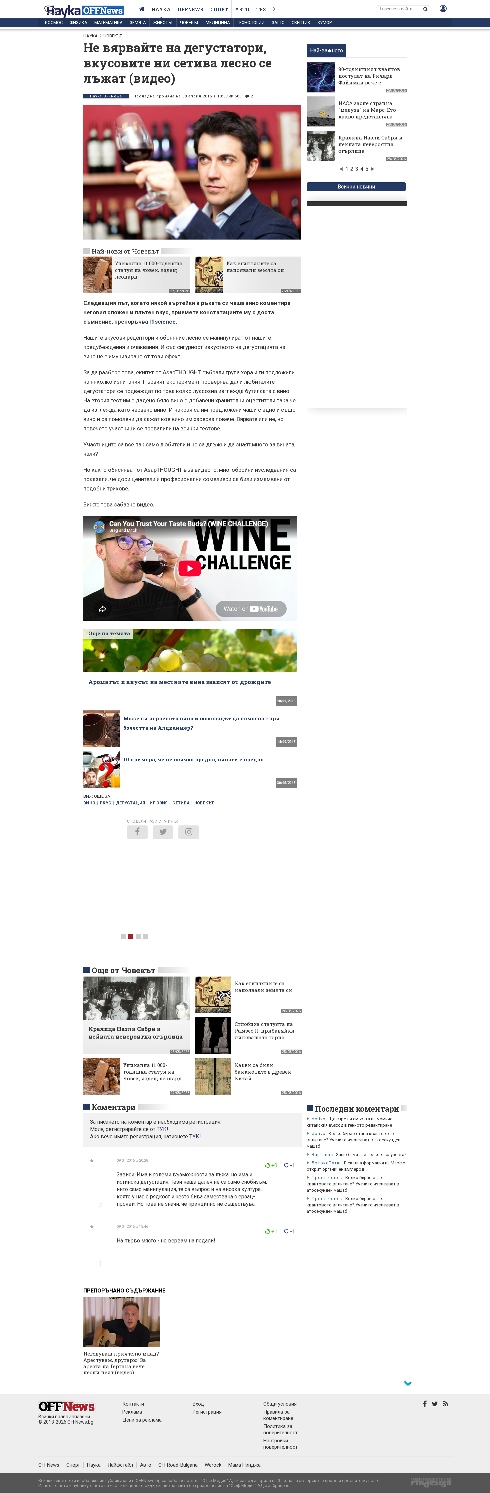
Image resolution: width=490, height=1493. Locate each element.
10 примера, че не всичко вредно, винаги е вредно (193, 759)
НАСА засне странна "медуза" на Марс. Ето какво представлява (367, 110)
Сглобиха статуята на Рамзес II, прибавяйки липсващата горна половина (265, 1034)
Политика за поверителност (280, 1429)
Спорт (219, 9)
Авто (242, 9)
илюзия (159, 803)
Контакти (133, 1404)
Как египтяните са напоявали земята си (255, 266)
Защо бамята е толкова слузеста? (371, 1154)
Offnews (190, 9)
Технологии (251, 22)
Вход (198, 1404)
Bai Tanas (322, 1154)
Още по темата (109, 633)
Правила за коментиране (278, 1415)
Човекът (189, 22)
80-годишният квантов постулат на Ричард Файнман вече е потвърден (369, 79)
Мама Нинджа (244, 1465)
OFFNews (48, 1465)
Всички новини (356, 186)
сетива (181, 803)
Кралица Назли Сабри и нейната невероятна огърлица (370, 144)
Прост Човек (327, 1177)
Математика (108, 22)
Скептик (301, 22)
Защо (278, 22)
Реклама (132, 1412)
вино (89, 803)
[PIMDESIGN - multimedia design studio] (428, 1485)
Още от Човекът (124, 970)
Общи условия (280, 1404)
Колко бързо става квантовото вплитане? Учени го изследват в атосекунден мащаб (353, 1140)
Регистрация (207, 1412)
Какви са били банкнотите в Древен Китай (263, 1072)
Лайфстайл (120, 1465)
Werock (213, 1465)
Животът (163, 22)
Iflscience (162, 321)
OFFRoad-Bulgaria (178, 1465)
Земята (138, 22)
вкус (105, 803)
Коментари (114, 1107)
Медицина (218, 22)
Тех (261, 9)
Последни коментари (357, 1109)
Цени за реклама (142, 1420)
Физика (78, 22)
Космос (54, 22)
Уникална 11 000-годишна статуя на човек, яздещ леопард (149, 270)
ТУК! (195, 1136)
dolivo (319, 1118)
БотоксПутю (326, 1162)
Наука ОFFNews (106, 96)
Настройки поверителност (280, 1444)
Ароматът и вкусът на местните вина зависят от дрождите (179, 682)
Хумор (324, 22)
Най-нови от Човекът (125, 251)
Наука (161, 9)
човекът (204, 803)
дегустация (130, 803)
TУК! (162, 1129)
